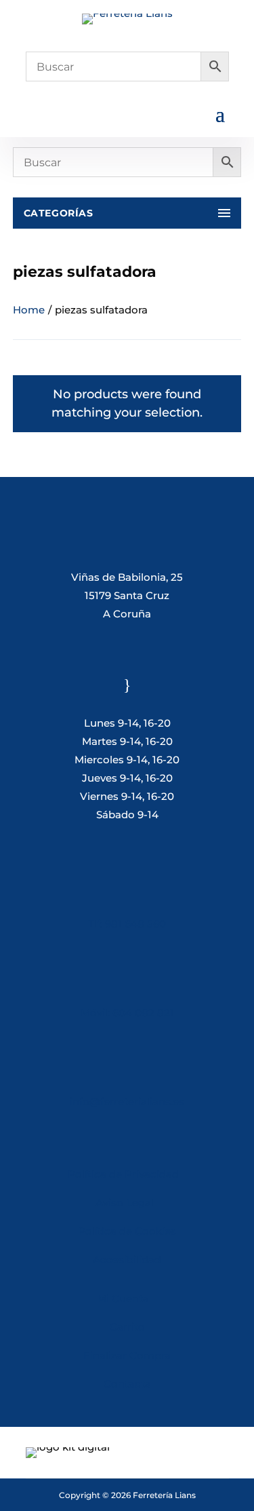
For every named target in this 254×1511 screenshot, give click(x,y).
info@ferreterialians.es (127, 1101)
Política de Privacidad (123, 1174)
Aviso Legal (127, 1202)
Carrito (127, 1326)
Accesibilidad (127, 1259)
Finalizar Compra (127, 1355)
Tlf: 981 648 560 (127, 923)
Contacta (127, 1383)
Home (29, 309)
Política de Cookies (127, 1231)
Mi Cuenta (123, 1298)
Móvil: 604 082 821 (127, 1012)
